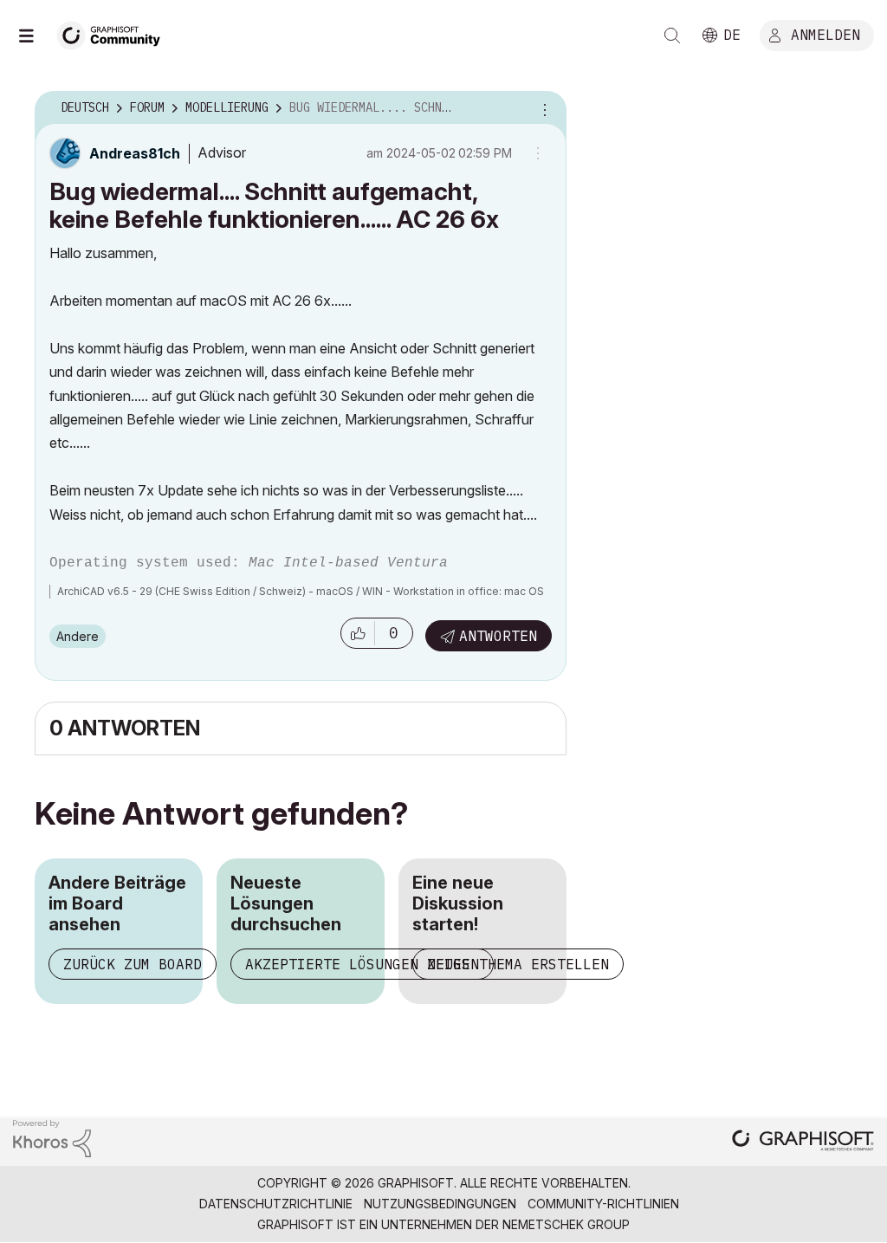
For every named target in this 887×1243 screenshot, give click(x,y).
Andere (77, 636)
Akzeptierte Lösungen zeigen (362, 964)
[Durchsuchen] (34, 35)
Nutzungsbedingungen (440, 1203)
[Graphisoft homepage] (803, 1142)
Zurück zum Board (132, 964)
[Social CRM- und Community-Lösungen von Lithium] (52, 1137)
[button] (357, 633)
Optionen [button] (542, 108)
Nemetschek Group (566, 1224)
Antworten (498, 635)
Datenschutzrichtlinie (276, 1203)
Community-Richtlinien (603, 1203)
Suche (672, 35)
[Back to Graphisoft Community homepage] (114, 33)
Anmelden (825, 33)
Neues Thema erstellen (518, 964)
